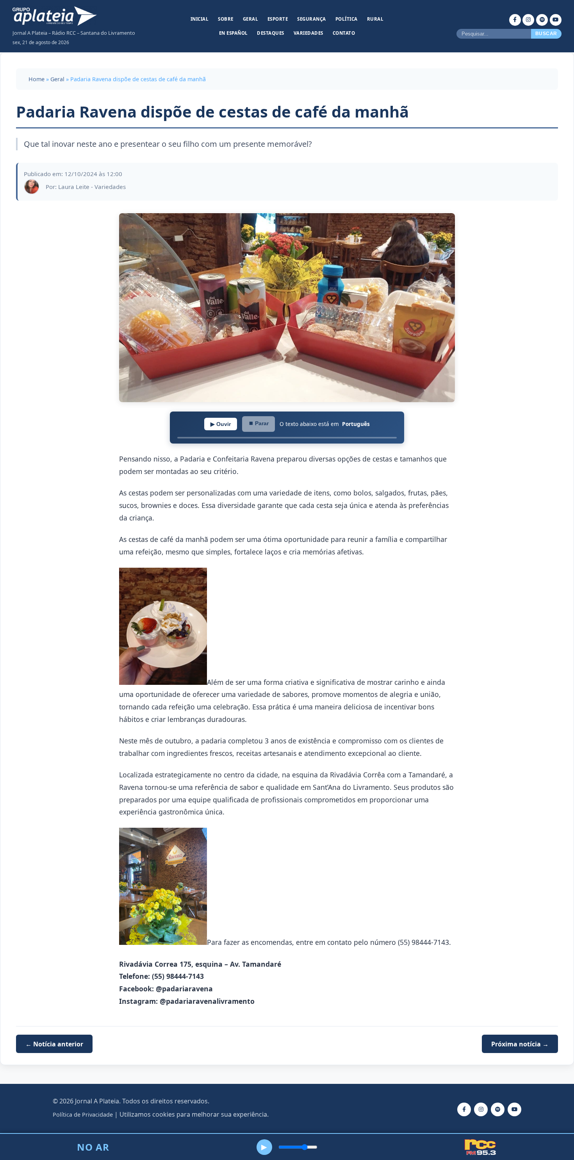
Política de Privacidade (83, 1114)
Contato (344, 33)
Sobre (226, 19)
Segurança (311, 19)
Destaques (270, 33)
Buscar (546, 33)
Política (346, 19)
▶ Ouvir (220, 424)
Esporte (277, 19)
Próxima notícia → (520, 1043)
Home (37, 79)
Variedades (308, 33)
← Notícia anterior (54, 1043)
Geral (250, 19)
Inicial (200, 19)
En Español (233, 33)
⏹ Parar (258, 423)
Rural (375, 19)
